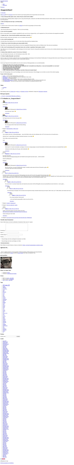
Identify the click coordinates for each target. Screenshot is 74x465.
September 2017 (6, 381)
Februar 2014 (5, 423)
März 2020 (5, 355)
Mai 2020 (4, 354)
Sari (6, 102)
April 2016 (5, 396)
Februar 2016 (5, 398)
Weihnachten (5, 325)
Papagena (10, 14)
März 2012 (5, 446)
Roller (4, 317)
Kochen (4, 305)
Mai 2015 (4, 408)
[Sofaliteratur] (6, 268)
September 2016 (6, 392)
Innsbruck (4, 300)
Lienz (4, 310)
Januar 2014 (5, 424)
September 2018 (6, 368)
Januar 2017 (5, 388)
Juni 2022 (4, 346)
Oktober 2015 (5, 403)
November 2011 (6, 450)
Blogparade (41, 91)
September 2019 (6, 359)
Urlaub (4, 324)
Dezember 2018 (6, 365)
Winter (4, 327)
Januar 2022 (5, 348)
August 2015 (5, 405)
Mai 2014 (4, 420)
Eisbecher (4, 297)
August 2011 (5, 453)
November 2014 (6, 414)
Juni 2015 (4, 407)
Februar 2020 (5, 356)
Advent (4, 287)
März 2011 (5, 457)
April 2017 (5, 385)
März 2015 (5, 410)
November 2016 (6, 390)
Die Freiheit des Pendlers (11, 273)
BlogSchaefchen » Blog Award (12, 128)
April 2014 (5, 421)
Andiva (4, 75)
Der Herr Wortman (6, 79)
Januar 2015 (5, 412)
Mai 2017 (4, 384)
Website (1, 236)
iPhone (4, 301)
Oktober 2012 (5, 439)
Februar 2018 (5, 376)
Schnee (4, 318)
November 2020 (6, 351)
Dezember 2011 (6, 449)
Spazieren (4, 321)
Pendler (4, 315)
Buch (3, 295)
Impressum (5, 5)
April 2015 (5, 409)
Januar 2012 (5, 448)
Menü (2, 2)
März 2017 (5, 386)
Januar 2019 (5, 364)
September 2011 (6, 452)
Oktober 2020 (5, 352)
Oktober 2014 (5, 415)
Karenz (4, 303)
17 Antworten (2, 12)
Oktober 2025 (5, 341)
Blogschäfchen (7, 81)
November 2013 (6, 426)
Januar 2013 (5, 436)
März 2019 (5, 362)
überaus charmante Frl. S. (9, 80)
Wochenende (4, 328)
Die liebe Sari (5, 76)
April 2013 (5, 433)
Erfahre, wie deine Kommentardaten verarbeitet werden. (32, 245)
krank (4, 306)
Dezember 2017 (6, 378)
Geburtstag (5, 299)
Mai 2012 (4, 444)
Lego (3, 308)
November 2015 (6, 402)
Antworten (5, 106)
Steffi (6, 116)
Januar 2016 (5, 400)
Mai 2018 (4, 373)
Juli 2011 (4, 454)
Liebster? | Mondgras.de (11, 203)
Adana (4, 286)
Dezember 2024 (6, 344)
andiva (6, 132)
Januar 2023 (5, 345)
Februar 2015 (5, 411)
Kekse (4, 304)
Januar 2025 (5, 343)
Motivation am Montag (16, 96)
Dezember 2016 (6, 389)
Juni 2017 (4, 383)
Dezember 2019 (6, 358)
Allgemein (23, 91)
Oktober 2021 (5, 349)
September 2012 (6, 440)
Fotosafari (4, 298)
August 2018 (5, 369)
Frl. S (6, 173)
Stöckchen (45, 91)
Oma (3, 314)
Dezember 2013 (6, 425)
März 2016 (5, 397)
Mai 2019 (4, 361)
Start (3, 4)
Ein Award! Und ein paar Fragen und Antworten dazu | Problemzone (19, 217)
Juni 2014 (4, 419)
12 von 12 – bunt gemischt (5, 96)
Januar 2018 (5, 377)
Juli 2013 (4, 430)
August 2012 (5, 441)
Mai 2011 (4, 455)
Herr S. (18, 91)
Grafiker (11, 252)
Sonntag (4, 320)
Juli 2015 (4, 406)
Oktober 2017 (5, 380)
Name (1, 232)
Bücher (4, 296)
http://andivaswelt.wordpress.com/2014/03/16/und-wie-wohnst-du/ (15, 211)
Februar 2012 (5, 447)
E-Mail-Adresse (3, 234)
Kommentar (2, 230)
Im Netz (26, 91)
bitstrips (20, 25)
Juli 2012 (4, 442)
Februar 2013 (5, 435)
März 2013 (5, 434)
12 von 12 (6, 285)
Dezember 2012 (6, 437)
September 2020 (6, 353)
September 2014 (6, 416)
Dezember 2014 (6, 413)
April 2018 (5, 374)
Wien (3, 326)
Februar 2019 (5, 363)
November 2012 (6, 438)
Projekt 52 (4, 316)
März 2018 (5, 375)
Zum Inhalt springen (4, 0)
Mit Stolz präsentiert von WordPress (7, 462)
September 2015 (6, 404)
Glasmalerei (11, 279)
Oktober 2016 (5, 391)
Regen (8, 272)
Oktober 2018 (5, 367)
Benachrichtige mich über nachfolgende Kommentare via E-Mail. (14, 238)
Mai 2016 (4, 395)
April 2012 (5, 445)
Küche (4, 307)
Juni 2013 (4, 431)
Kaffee (4, 302)
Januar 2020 (5, 357)
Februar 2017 (5, 387)
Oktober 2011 (5, 451)
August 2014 (5, 417)
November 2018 (6, 366)
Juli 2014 (4, 418)
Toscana (4, 323)
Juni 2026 (4, 340)
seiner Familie (20, 252)
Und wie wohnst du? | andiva (12, 205)
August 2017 (5, 382)
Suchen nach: (2, 336)
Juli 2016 (4, 393)
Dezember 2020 (6, 350)
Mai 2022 (4, 347)
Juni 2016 (4, 394)
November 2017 (6, 379)
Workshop (4, 329)
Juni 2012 (4, 443)
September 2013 (6, 429)
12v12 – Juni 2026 (10, 278)
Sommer (4, 319)
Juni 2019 (4, 360)
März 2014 (5, 422)
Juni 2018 (4, 372)
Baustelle (4, 291)
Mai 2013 (4, 432)
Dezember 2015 (6, 401)
